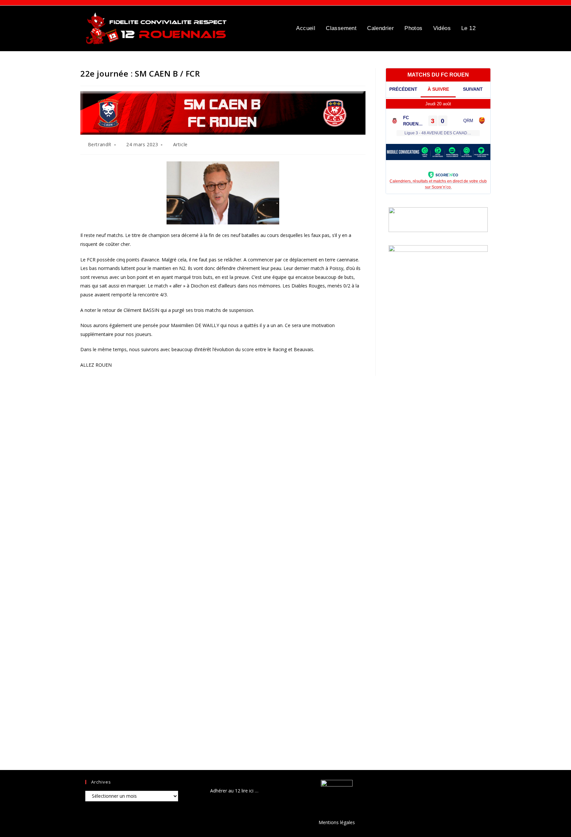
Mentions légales (337, 822)
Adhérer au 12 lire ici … (234, 790)
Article (180, 144)
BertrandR (99, 144)
